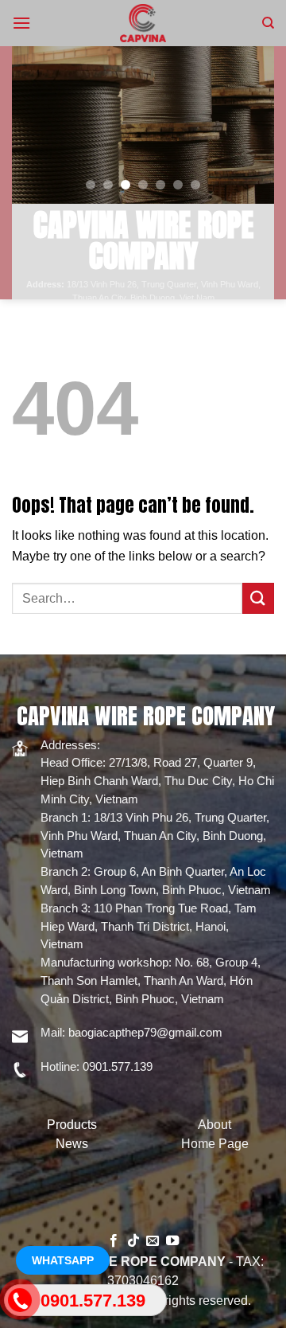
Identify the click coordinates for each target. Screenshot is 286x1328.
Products (72, 1124)
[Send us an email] (152, 1241)
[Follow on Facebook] (113, 1241)
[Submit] (258, 598)
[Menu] (21, 22)
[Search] (268, 23)
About (214, 1124)
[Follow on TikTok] (133, 1241)
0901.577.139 (118, 1066)
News (72, 1143)
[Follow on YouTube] (172, 1241)
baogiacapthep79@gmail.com (145, 1032)
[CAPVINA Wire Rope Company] (143, 23)
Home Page (215, 1143)
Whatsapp (63, 1260)
